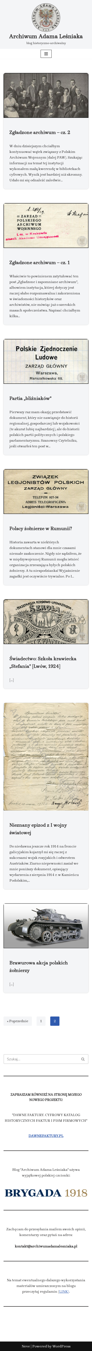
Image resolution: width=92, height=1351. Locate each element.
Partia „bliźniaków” (30, 398)
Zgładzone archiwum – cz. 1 (39, 262)
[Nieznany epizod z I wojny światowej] (46, 757)
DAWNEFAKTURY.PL (46, 1136)
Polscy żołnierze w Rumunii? (40, 528)
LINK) (64, 1291)
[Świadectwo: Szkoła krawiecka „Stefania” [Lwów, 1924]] (46, 621)
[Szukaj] (83, 1059)
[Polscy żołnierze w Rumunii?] (46, 491)
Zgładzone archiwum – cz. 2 (39, 132)
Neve (26, 1346)
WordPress (61, 1346)
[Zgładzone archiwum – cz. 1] (46, 225)
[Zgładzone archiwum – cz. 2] (46, 95)
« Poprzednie (17, 1021)
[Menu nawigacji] (46, 54)
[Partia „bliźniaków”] (46, 361)
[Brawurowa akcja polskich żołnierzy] (46, 925)
